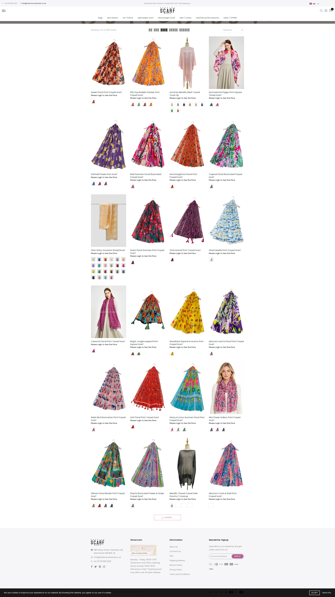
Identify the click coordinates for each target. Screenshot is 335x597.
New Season (112, 17)
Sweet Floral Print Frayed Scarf (106, 92)
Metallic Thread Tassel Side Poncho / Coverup (183, 494)
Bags (100, 17)
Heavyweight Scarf (166, 17)
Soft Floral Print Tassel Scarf (144, 417)
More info (326, 592)
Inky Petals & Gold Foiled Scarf (185, 569)
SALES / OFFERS (230, 17)
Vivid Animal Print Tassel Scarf (185, 250)
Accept (314, 593)
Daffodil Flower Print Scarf (104, 174)
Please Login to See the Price (104, 95)
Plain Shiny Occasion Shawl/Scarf (108, 250)
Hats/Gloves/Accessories (207, 17)
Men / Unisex (185, 17)
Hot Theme (128, 17)
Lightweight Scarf (145, 17)
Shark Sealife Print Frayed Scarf (225, 250)
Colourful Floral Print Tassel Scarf (108, 341)
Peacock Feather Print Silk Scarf (146, 569)
